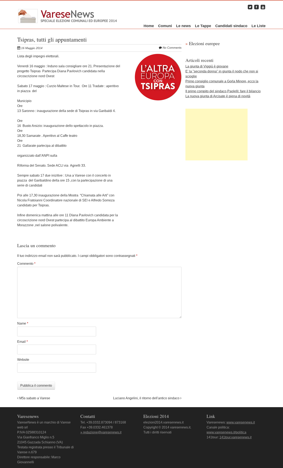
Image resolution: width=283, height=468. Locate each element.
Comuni (165, 26)
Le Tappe (203, 26)
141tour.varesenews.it (235, 437)
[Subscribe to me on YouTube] (263, 7)
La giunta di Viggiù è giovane (206, 66)
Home (149, 26)
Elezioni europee (202, 43)
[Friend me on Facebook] (256, 7)
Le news (183, 26)
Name (22, 323)
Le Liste (259, 26)
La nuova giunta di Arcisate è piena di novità (217, 96)
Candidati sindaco (231, 26)
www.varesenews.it (240, 422)
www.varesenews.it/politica (226, 432)
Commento (26, 263)
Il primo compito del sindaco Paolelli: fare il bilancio (223, 91)
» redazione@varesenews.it (100, 432)
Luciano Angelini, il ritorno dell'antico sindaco (146, 398)
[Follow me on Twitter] (250, 7)
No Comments (172, 47)
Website (23, 359)
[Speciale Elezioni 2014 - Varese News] (67, 15)
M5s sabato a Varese (34, 398)
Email (22, 341)
